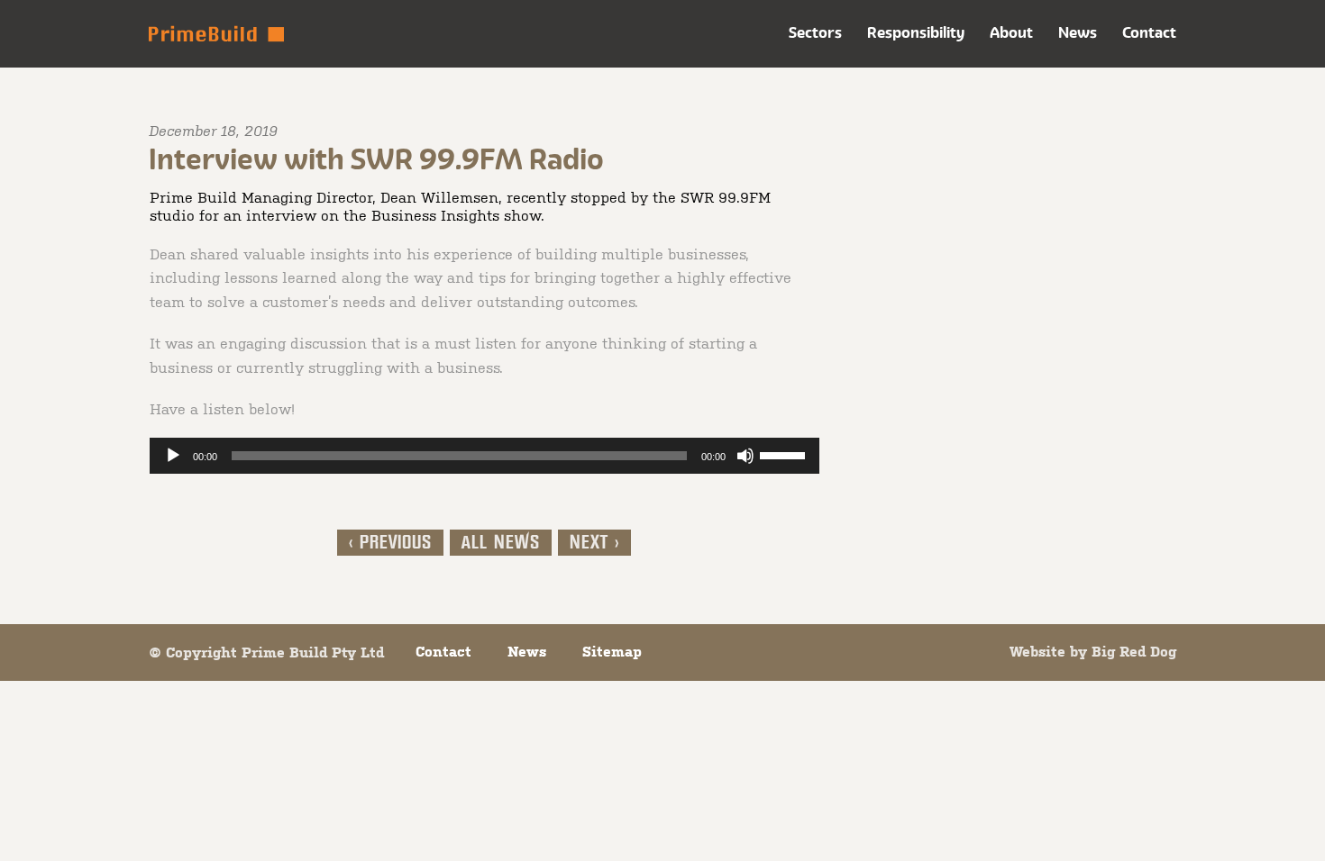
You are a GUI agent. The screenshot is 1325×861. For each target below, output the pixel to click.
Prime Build (216, 34)
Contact (1149, 32)
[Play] (173, 456)
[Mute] (745, 456)
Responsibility (915, 32)
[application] (484, 456)
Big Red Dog (1134, 651)
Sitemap (612, 651)
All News (500, 542)
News (1077, 32)
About (1011, 32)
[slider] (785, 454)
